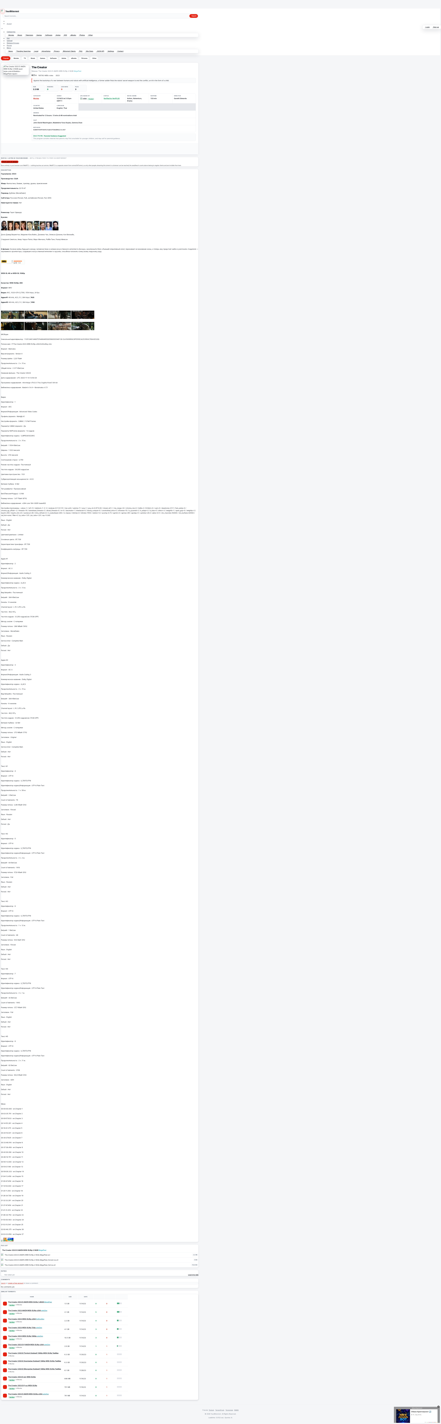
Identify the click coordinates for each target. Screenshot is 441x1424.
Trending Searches (23, 51)
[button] (7, 21)
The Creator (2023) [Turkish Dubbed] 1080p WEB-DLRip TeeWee (33, 1353)
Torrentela (229, 1410)
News (10, 51)
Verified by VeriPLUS (112, 98)
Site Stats (89, 51)
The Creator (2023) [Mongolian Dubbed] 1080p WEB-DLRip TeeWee (34, 1369)
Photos (82, 35)
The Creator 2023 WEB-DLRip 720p (25, 1328)
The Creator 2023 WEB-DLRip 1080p (25, 1336)
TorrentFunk (219, 1410)
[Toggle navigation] (2, 28)
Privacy (56, 51)
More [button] (9, 48)
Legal (35, 51)
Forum (9, 46)
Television (29, 35)
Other (90, 35)
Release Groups (13, 43)
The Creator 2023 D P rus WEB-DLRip (22, 1385)
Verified (11, 1305)
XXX (65, 35)
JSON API (100, 51)
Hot (8, 38)
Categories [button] (11, 32)
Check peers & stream (9, 162)
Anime (57, 35)
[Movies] (5, 1304)
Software (48, 35)
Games (39, 35)
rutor (84, 98)
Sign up (435, 27)
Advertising (45, 51)
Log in (3, 1283)
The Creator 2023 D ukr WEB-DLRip (22, 1377)
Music (19, 35)
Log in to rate (193, 1275)
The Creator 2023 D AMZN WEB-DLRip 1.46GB (30, 1302)
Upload (9, 41)
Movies (11, 35)
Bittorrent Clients (69, 51)
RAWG (236, 1410)
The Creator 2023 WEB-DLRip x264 (26, 1319)
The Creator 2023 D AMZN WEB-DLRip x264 (28, 1394)
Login (427, 27)
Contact (120, 51)
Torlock (211, 1410)
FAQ (80, 51)
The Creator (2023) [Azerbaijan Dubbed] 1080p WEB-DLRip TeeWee (34, 1361)
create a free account (15, 1283)
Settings (110, 51)
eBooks (73, 35)
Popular (6, 58)
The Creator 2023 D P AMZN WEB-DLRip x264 (29, 1345)
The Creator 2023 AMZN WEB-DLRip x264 (27, 1310)
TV (25, 58)
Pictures (84, 58)
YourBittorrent (12, 11)
